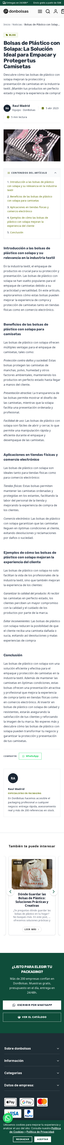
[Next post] (54, 891)
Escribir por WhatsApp (34, 1005)
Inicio (7, 24)
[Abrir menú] (40, 11)
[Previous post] (10, 891)
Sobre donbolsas (17, 1048)
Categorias (13, 1073)
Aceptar (42, 1139)
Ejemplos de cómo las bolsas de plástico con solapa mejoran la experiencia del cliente (27, 221)
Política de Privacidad (40, 1131)
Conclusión (16, 232)
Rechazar (22, 1139)
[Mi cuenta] (55, 11)
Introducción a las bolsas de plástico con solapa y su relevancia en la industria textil (32, 186)
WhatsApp (32, 756)
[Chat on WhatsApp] (8, 1118)
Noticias (17, 24)
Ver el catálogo (34, 1017)
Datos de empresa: (19, 1085)
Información (13, 1061)
